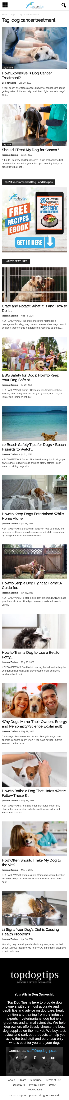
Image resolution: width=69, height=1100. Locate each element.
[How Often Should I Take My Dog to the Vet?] (34, 838)
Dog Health (8, 67)
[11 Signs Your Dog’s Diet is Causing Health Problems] (34, 908)
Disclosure (19, 1084)
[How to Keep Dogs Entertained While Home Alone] (34, 492)
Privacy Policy (37, 1084)
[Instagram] (25, 1058)
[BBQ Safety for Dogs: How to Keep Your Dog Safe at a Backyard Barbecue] (34, 354)
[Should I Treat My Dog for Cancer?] (34, 125)
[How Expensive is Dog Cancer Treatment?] (34, 48)
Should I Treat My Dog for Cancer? (30, 150)
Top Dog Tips (17, 1002)
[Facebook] (16, 1058)
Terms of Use (53, 1080)
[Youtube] (52, 1058)
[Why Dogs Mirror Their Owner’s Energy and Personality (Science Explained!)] (34, 700)
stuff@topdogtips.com (43, 1051)
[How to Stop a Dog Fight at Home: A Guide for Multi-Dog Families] (34, 561)
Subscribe (36, 1080)
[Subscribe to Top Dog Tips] (34, 219)
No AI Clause (34, 1089)
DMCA (52, 1084)
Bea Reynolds (9, 82)
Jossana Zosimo (10, 154)
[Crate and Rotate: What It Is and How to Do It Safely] (34, 284)
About (11, 1080)
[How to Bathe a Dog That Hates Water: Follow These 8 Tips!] (34, 769)
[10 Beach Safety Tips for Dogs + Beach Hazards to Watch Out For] (34, 423)
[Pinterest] (34, 1058)
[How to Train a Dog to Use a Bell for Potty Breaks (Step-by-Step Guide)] (34, 631)
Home (4, 14)
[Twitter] (43, 1058)
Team (23, 1080)
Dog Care (7, 144)
